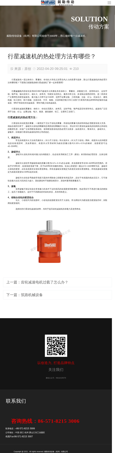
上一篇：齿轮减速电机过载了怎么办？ (37, 282)
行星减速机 (16, 91)
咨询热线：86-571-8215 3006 (45, 421)
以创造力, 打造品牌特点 (56, 363)
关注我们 (56, 370)
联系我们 (16, 401)
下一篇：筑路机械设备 (24, 295)
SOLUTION (89, 19)
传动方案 (98, 27)
